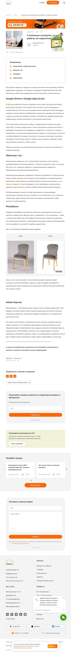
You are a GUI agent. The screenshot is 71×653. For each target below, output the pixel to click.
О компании (10, 619)
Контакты (9, 646)
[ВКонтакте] (7, 376)
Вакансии (40, 619)
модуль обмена (18, 187)
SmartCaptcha (35, 420)
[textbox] (48, 610)
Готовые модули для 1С (45, 581)
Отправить (35, 537)
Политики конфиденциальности (20, 543)
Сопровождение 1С (13, 603)
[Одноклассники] (11, 376)
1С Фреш (40, 570)
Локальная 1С (42, 573)
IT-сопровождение (13, 599)
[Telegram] (14, 376)
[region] (48, 610)
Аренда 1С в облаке (44, 566)
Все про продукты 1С (16, 52)
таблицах (10, 104)
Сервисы (40, 577)
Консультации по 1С (13, 592)
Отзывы (39, 614)
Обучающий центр (13, 606)
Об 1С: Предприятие (44, 595)
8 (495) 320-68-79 (12, 570)
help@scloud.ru (12, 574)
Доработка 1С (11, 595)
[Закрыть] (63, 21)
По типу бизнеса (43, 592)
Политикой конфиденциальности (23, 648)
